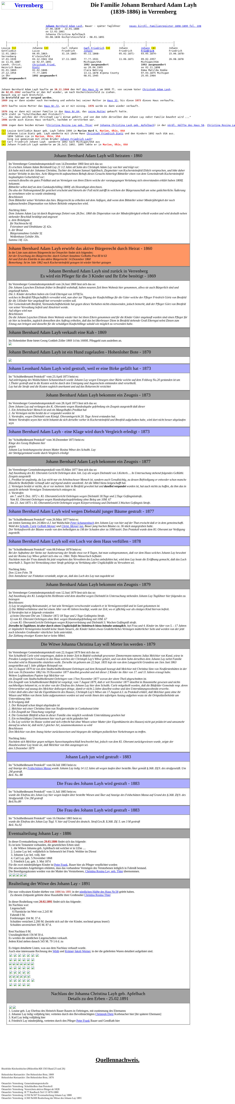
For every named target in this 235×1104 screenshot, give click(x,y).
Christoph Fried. (44, 64)
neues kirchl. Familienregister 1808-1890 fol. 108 (165, 26)
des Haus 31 (90, 89)
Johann (145, 48)
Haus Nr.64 (72, 111)
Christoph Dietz (104, 1014)
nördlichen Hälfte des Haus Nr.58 (98, 891)
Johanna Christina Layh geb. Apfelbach (127, 125)
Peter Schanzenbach (82, 522)
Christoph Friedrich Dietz (105, 133)
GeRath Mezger (46, 526)
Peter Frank (61, 864)
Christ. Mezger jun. (73, 526)
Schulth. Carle (28, 526)
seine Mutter (97, 111)
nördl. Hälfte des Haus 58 (185, 125)
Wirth (56, 951)
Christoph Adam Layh (156, 89)
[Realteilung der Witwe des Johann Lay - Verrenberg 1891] (10, 955)
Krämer (69, 951)
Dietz (36, 67)
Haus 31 (112, 100)
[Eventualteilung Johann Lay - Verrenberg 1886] (10, 875)
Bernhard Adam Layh (64, 26)
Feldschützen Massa (40, 768)
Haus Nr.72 (51, 106)
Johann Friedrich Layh (75, 139)
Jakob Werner (82, 951)
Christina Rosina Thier (97, 895)
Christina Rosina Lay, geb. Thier (104, 871)
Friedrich (94, 48)
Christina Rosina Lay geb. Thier (70, 125)
